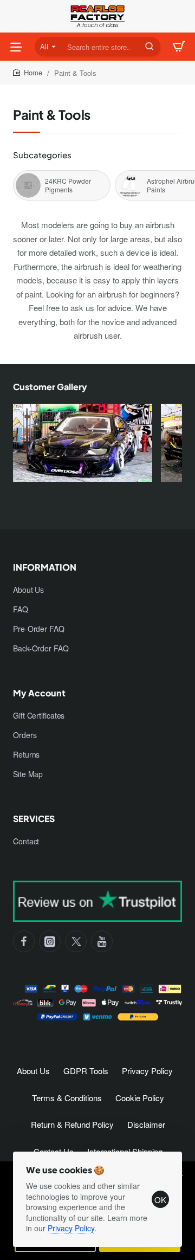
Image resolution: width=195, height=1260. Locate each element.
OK (160, 1199)
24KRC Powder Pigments (68, 185)
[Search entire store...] (149, 46)
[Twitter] (76, 941)
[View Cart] (178, 46)
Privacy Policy (71, 1228)
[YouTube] (102, 941)
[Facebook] (24, 941)
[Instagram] (50, 941)
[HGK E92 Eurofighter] (82, 448)
